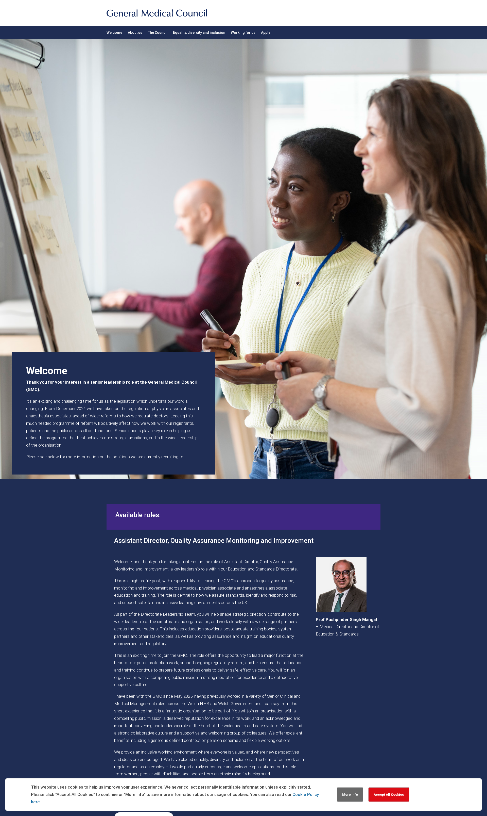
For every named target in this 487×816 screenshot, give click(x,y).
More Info (350, 794)
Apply (265, 33)
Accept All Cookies (389, 794)
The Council (157, 33)
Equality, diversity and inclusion (199, 33)
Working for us (243, 33)
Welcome (114, 33)
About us (135, 33)
